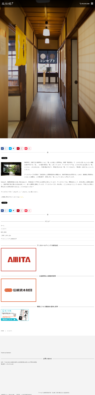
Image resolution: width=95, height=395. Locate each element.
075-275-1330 (85, 3)
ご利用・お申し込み (6, 235)
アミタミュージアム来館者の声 (9, 238)
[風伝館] (12, 3)
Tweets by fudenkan (6, 352)
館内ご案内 (3, 232)
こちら (21, 197)
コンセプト (4, 228)
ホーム (2, 225)
